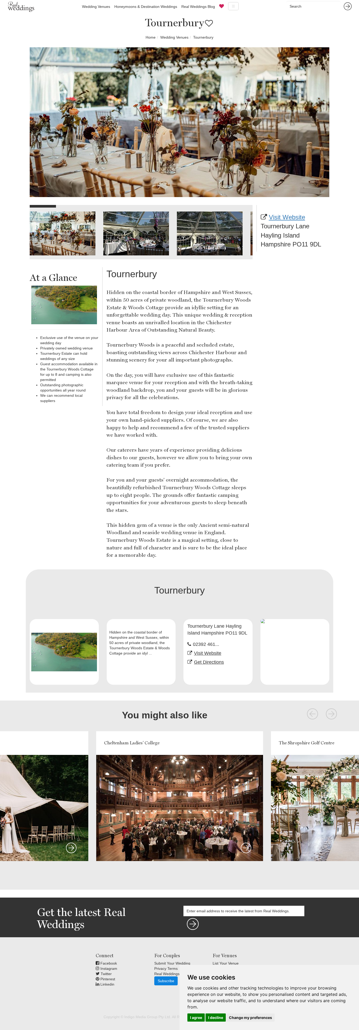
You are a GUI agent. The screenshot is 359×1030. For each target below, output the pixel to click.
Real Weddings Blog (198, 6)
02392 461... (206, 644)
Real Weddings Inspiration (176, 974)
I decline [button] (215, 1017)
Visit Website (287, 217)
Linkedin (106, 984)
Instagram (108, 968)
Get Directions (209, 662)
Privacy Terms (166, 968)
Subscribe (166, 981)
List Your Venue (226, 963)
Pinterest (107, 979)
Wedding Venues (96, 6)
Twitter (106, 974)
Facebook (108, 963)
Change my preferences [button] (250, 1017)
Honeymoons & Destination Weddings (145, 6)
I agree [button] (196, 1017)
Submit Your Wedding (172, 963)
